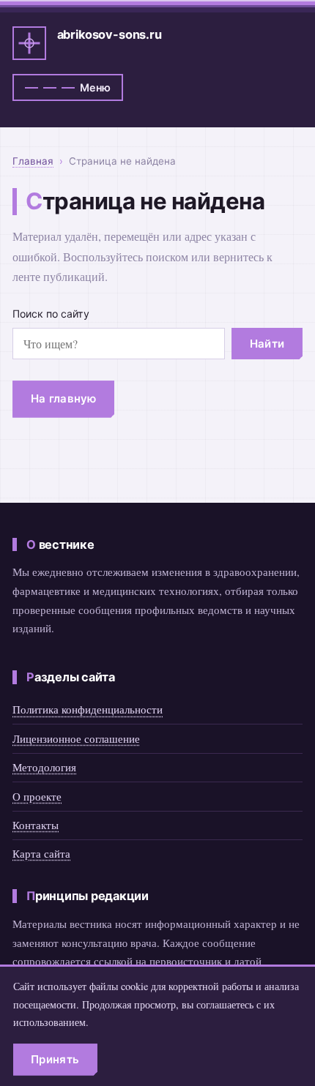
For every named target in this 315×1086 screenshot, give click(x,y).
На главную (64, 398)
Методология (44, 767)
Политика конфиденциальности (87, 709)
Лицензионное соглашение (76, 738)
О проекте (37, 796)
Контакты (35, 824)
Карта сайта (41, 853)
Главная (32, 161)
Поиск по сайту (50, 313)
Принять (55, 1059)
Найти (267, 344)
